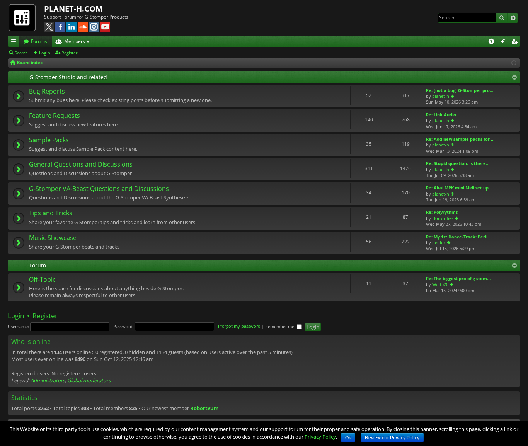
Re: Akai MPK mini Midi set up (457, 188)
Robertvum (204, 408)
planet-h (440, 96)
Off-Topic (42, 280)
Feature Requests (54, 116)
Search (502, 17)
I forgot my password (239, 326)
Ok (348, 438)
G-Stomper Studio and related (68, 77)
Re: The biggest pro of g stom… (458, 278)
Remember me (280, 326)
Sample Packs (49, 140)
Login (44, 53)
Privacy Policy (320, 436)
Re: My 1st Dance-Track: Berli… (458, 237)
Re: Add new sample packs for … (460, 139)
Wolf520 (440, 284)
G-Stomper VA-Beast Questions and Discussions (99, 189)
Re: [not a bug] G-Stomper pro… (459, 90)
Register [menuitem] (516, 42)
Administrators (48, 380)
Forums (39, 41)
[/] (26, 17)
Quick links (15, 42)
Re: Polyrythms (442, 212)
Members (74, 41)
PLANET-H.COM (73, 8)
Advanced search (513, 17)
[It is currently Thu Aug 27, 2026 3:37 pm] (513, 63)
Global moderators (89, 380)
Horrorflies (442, 218)
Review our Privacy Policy (392, 438)
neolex (439, 242)
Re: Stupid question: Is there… (457, 163)
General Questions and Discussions (81, 165)
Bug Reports (47, 91)
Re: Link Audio (441, 114)
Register (69, 53)
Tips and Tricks (50, 213)
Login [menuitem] (504, 42)
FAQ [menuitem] (494, 42)
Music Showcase (53, 238)
